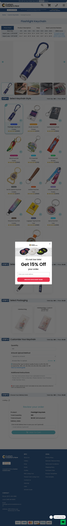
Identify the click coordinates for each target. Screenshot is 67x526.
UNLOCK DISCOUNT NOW (33, 280)
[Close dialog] (49, 243)
